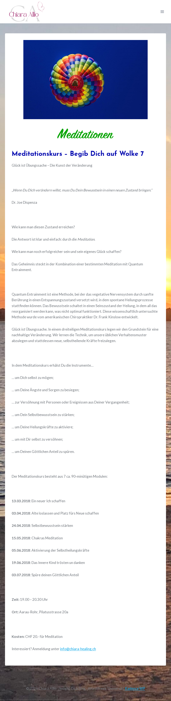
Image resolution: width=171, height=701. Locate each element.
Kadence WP (135, 688)
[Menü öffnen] (162, 11)
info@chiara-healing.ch (78, 649)
